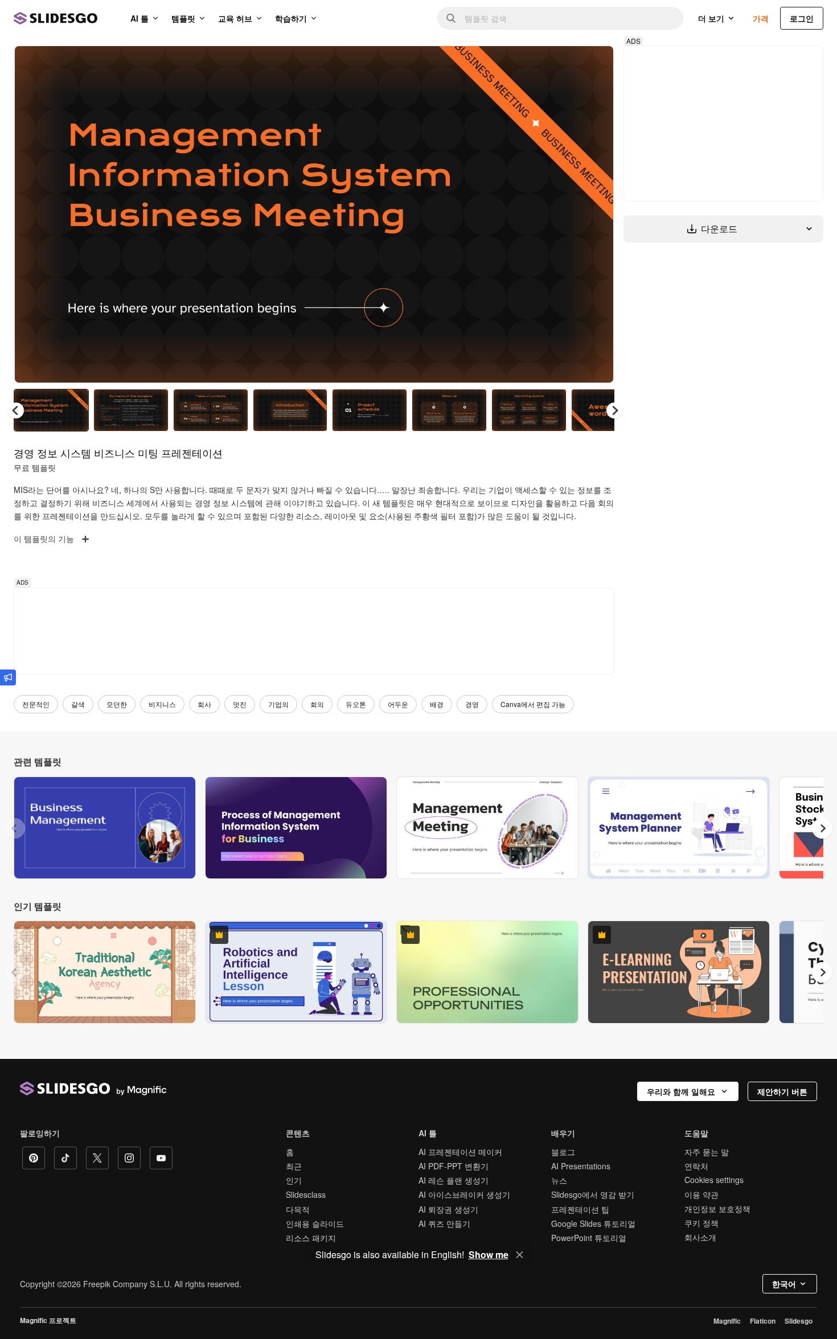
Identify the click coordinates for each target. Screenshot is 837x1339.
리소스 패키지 (311, 1237)
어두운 (398, 704)
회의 (317, 704)
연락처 (696, 1165)
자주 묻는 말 (706, 1151)
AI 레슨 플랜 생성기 (454, 1180)
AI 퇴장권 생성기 (448, 1209)
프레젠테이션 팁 (580, 1209)
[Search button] (451, 18)
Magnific (727, 1321)
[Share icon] (594, 63)
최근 (294, 1165)
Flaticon (763, 1321)
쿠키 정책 (701, 1222)
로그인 (802, 18)
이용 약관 (701, 1194)
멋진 (240, 704)
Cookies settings (714, 1180)
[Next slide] (596, 214)
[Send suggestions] (8, 677)
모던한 (116, 704)
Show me (488, 1255)
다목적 (298, 1209)
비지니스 (162, 704)
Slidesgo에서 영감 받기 (592, 1194)
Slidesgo (799, 1321)
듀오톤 (356, 704)
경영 (472, 704)
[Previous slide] (15, 828)
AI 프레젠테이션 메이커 (460, 1151)
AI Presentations (580, 1165)
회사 (204, 704)
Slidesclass (306, 1194)
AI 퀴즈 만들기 (444, 1223)
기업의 (278, 704)
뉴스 (559, 1180)
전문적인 (36, 704)
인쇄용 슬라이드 (315, 1223)
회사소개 (700, 1237)
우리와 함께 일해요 (681, 1091)
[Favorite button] (564, 63)
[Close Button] (519, 1255)
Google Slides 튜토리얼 (593, 1223)
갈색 (78, 704)
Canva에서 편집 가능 (532, 704)
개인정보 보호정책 (717, 1208)
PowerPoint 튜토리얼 (588, 1237)
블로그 (563, 1151)
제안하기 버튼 (782, 1091)
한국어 (784, 1283)
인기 (294, 1180)
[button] (614, 410)
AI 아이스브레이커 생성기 (464, 1194)
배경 (437, 704)
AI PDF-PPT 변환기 (454, 1165)
